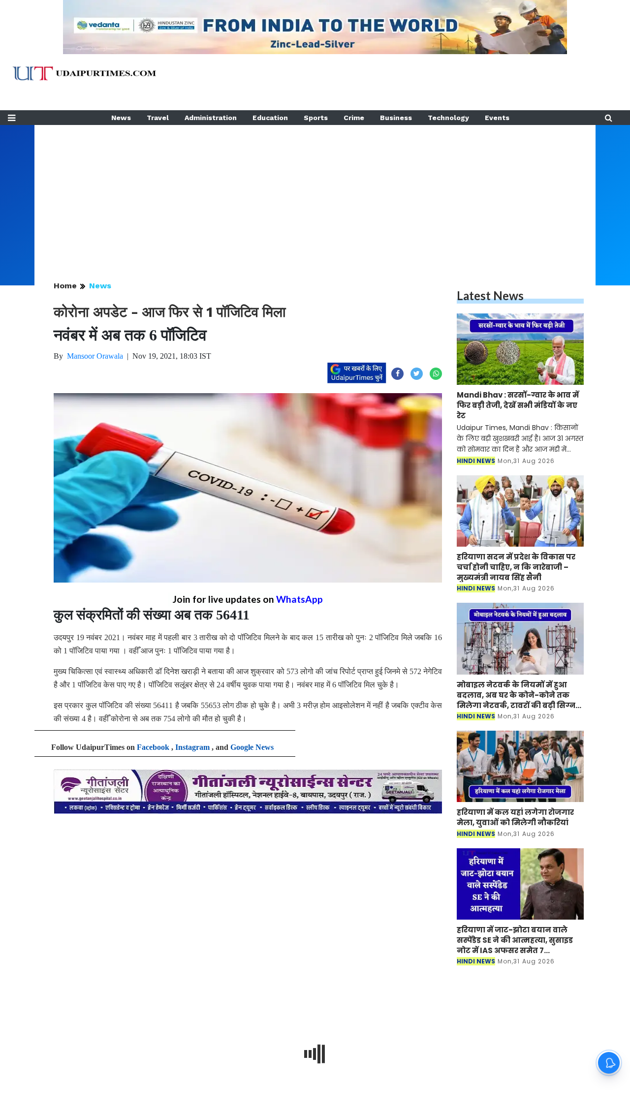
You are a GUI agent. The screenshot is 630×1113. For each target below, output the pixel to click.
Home (65, 285)
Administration (211, 118)
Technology (448, 118)
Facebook (153, 747)
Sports (316, 118)
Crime (354, 118)
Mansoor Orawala (95, 356)
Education (270, 118)
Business (396, 118)
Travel (158, 118)
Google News (252, 747)
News (121, 118)
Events (497, 118)
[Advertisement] (315, 194)
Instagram (192, 747)
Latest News (490, 295)
